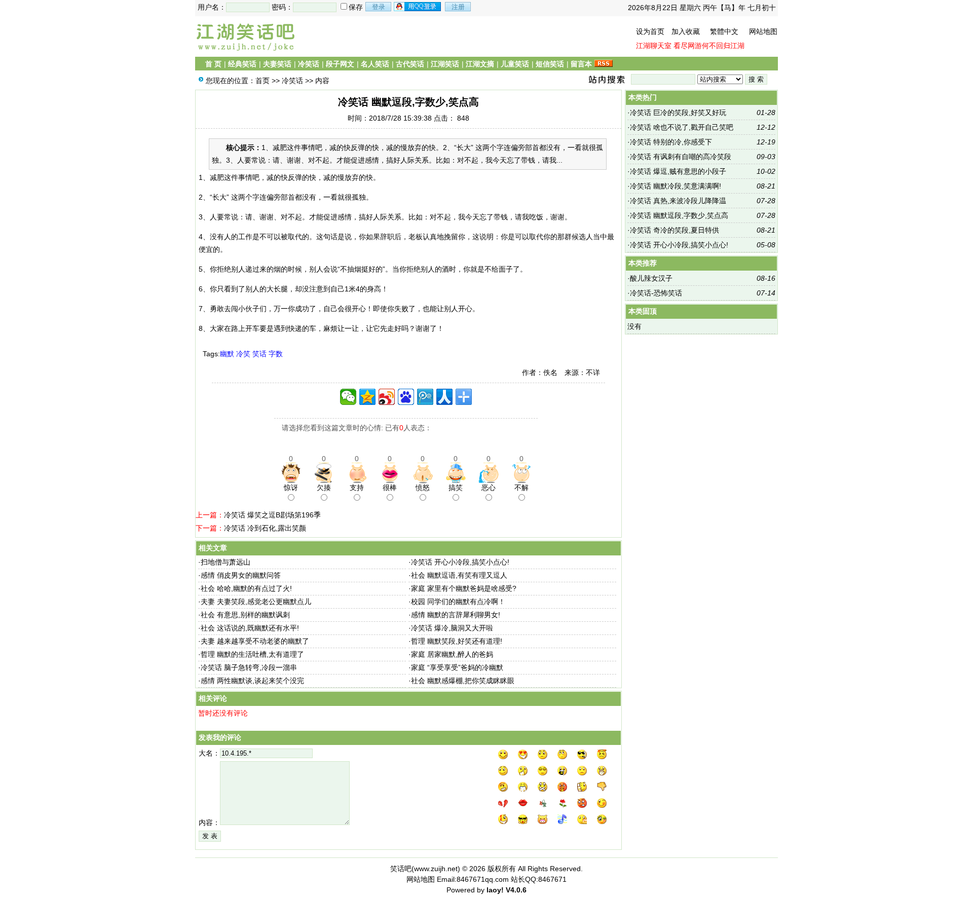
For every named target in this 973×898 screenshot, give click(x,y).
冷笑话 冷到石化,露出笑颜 (265, 528)
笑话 (259, 354)
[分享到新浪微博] (387, 397)
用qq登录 (418, 6)
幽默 (227, 354)
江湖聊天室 (653, 46)
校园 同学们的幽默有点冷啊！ (458, 601)
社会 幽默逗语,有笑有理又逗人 (459, 575)
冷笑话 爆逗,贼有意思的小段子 (678, 171)
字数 (276, 354)
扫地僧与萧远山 (225, 562)
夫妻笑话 (277, 64)
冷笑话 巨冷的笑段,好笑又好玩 (678, 112)
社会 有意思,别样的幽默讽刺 (245, 615)
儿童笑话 (515, 64)
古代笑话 (410, 64)
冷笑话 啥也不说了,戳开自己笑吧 (681, 127)
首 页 (213, 64)
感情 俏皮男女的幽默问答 (241, 575)
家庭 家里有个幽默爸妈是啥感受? (463, 588)
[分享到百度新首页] (406, 397)
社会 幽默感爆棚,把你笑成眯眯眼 (462, 681)
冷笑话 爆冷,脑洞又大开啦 (452, 628)
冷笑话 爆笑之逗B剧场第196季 (272, 515)
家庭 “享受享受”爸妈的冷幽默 (457, 667)
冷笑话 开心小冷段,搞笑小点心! (460, 562)
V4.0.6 (516, 890)
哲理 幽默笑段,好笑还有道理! (456, 641)
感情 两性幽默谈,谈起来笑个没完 (252, 681)
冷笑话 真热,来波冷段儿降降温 (678, 201)
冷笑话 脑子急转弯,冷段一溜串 (249, 667)
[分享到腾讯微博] (425, 397)
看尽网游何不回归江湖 (708, 46)
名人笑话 (375, 64)
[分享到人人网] (444, 397)
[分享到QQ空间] (367, 397)
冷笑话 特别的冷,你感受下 (671, 142)
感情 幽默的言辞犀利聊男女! (455, 615)
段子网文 (340, 64)
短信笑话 (550, 64)
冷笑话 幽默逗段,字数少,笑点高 (679, 215)
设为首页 (650, 31)
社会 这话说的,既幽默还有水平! (250, 628)
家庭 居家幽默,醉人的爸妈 (452, 654)
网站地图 (763, 31)
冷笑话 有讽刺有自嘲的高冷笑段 (680, 157)
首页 (262, 81)
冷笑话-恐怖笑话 (656, 293)
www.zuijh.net (436, 869)
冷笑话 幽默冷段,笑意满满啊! (675, 186)
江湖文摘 (480, 64)
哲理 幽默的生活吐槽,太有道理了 (252, 654)
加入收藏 (685, 31)
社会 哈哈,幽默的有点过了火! (246, 588)
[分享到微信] (348, 397)
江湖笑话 (445, 64)
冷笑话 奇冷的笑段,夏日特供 (674, 230)
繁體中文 (724, 31)
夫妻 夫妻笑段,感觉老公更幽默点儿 (256, 601)
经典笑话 (242, 64)
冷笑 (243, 354)
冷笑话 (308, 64)
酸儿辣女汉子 (651, 278)
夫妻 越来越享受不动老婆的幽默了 (255, 641)
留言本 (581, 64)
